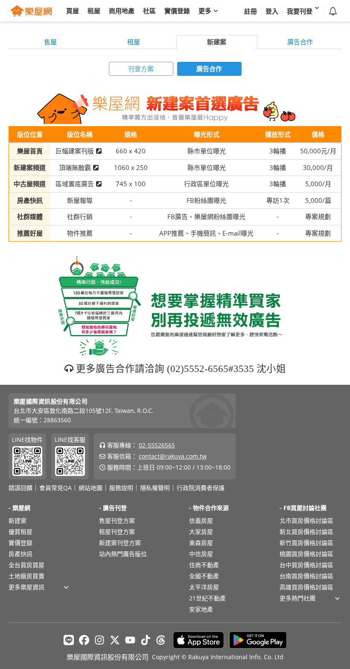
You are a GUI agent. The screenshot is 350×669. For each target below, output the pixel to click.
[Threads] (161, 640)
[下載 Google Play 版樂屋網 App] (258, 640)
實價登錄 (20, 543)
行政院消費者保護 (201, 488)
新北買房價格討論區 (306, 532)
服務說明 (121, 488)
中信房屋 (201, 554)
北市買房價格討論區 (306, 520)
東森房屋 (201, 543)
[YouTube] (130, 640)
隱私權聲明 (155, 488)
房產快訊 (20, 554)
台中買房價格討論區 (306, 565)
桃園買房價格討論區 (306, 554)
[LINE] (69, 640)
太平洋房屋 (204, 587)
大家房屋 (201, 532)
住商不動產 (204, 565)
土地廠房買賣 (26, 576)
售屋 (50, 41)
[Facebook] (84, 640)
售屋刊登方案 (117, 520)
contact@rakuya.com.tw (173, 456)
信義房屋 (201, 520)
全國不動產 (204, 576)
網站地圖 (90, 488)
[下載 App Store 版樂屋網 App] (198, 640)
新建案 (216, 41)
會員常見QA (55, 488)
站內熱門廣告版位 (123, 554)
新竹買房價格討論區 (306, 543)
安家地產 (201, 609)
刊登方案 (141, 68)
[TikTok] (145, 640)
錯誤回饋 (20, 487)
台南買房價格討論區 (306, 576)
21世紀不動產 (207, 598)
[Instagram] (99, 640)
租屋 (133, 41)
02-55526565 (157, 445)
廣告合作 (300, 41)
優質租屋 (20, 532)
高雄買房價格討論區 (306, 587)
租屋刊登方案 (117, 532)
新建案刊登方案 (120, 543)
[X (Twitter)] (115, 640)
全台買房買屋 (26, 565)
